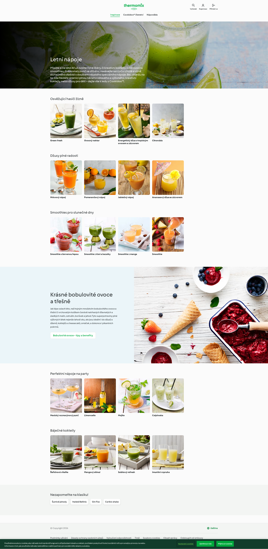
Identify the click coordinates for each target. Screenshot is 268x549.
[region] (134, 544)
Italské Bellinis (79, 501)
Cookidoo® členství (133, 14)
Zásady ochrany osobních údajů (87, 538)
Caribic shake (112, 501)
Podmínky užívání (59, 538)
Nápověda (152, 14)
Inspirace (115, 14)
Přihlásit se (214, 9)
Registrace (203, 9)
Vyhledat (193, 9)
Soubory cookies (151, 538)
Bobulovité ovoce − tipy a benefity (73, 335)
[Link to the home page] (134, 6)
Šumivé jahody (59, 501)
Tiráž (137, 538)
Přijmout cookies (225, 544)
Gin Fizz (96, 501)
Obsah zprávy (170, 538)
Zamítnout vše (205, 544)
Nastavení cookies (185, 544)
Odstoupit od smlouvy (191, 538)
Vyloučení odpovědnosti (119, 538)
